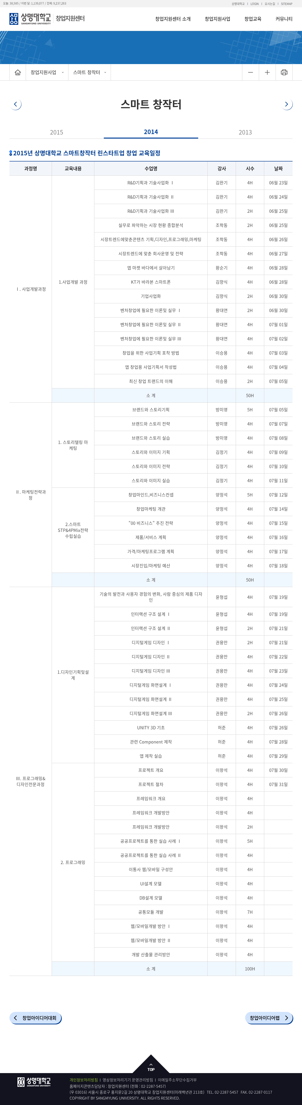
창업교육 (252, 18)
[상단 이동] (151, 1064)
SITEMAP (287, 3)
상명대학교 (238, 3)
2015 (56, 132)
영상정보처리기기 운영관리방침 (128, 1080)
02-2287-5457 (153, 1086)
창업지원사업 (217, 18)
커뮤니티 (284, 18)
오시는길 (270, 3)
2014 (151, 131)
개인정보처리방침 (84, 1080)
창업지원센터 (70, 18)
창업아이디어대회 (39, 1017)
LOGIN (255, 3)
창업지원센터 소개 (173, 18)
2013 (245, 132)
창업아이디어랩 (265, 1017)
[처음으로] (17, 72)
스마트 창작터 (86, 72)
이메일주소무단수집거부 (177, 1080)
